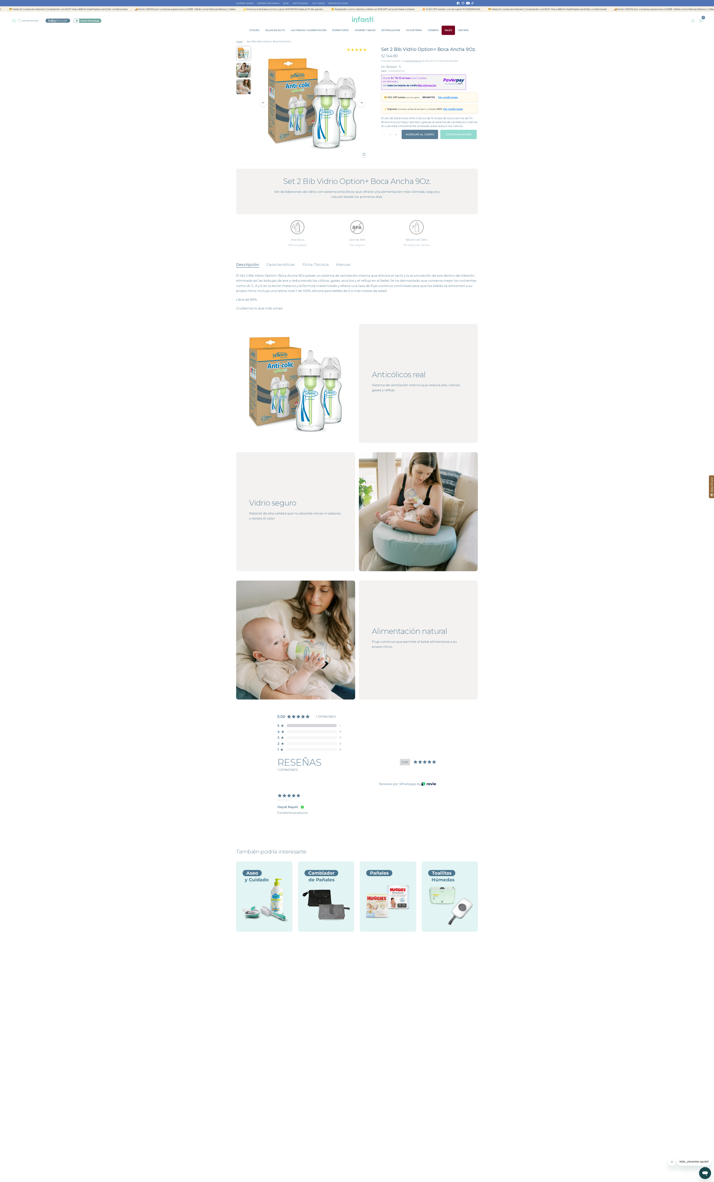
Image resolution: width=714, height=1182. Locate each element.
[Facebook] (458, 3)
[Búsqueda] (15, 19)
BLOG (286, 3)
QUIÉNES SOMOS (244, 3)
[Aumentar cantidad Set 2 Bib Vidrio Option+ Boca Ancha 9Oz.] (396, 134)
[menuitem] (245, 3)
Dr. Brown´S (391, 67)
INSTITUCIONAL (301, 3)
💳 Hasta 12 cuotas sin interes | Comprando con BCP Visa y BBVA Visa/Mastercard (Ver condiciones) (482, 9)
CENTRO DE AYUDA (338, 3)
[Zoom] (364, 154)
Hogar (239, 41)
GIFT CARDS (318, 3)
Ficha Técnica (315, 264)
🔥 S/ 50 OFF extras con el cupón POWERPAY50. (386, 9)
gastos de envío (414, 60)
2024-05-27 (284, 799)
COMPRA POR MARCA (268, 3)
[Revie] (429, 784)
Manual (343, 264)
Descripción (247, 264)
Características (280, 264)
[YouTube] (467, 3)
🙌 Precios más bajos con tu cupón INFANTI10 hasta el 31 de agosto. (218, 9)
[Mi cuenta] (693, 20)
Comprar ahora (458, 134)
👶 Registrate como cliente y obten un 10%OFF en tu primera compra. (308, 9)
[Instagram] (463, 3)
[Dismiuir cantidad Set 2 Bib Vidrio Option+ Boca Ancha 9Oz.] (384, 134)
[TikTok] (472, 3)
